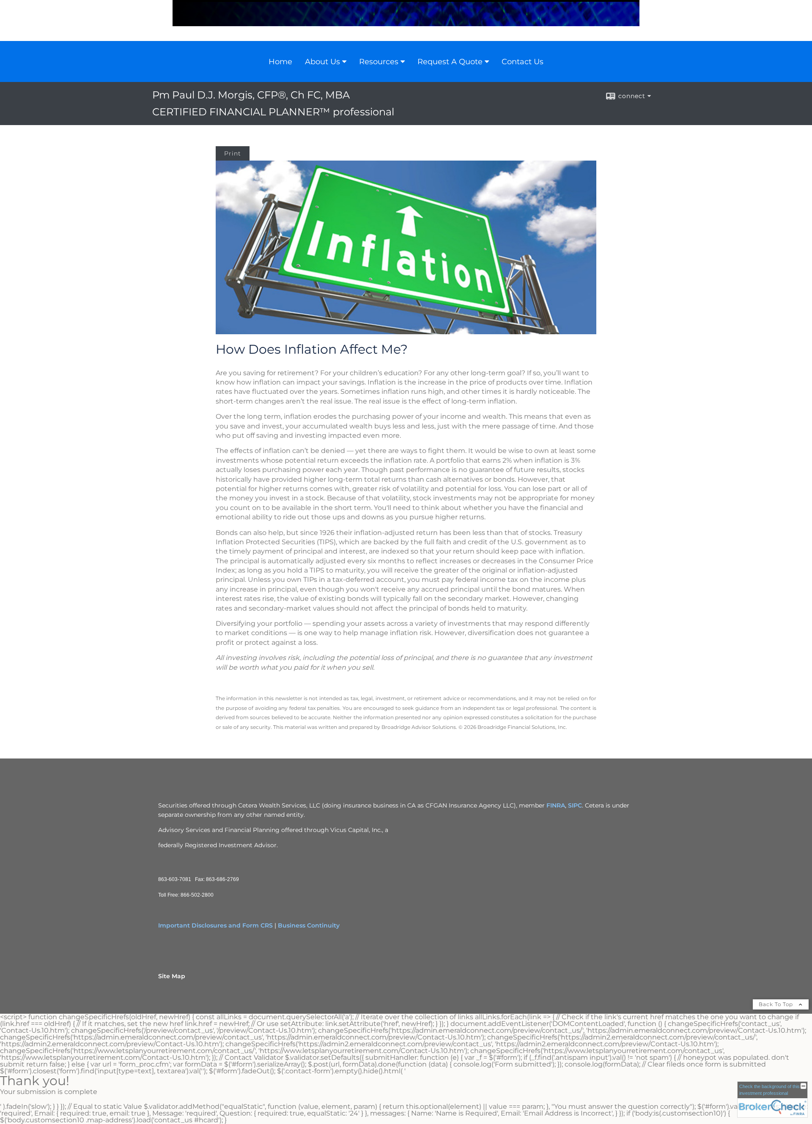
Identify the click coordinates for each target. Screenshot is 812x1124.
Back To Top (777, 1004)
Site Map (171, 976)
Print (232, 153)
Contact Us (522, 61)
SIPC (575, 805)
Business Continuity (309, 925)
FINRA (555, 805)
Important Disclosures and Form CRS (215, 925)
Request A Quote (450, 61)
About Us (322, 61)
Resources (378, 61)
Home (280, 61)
